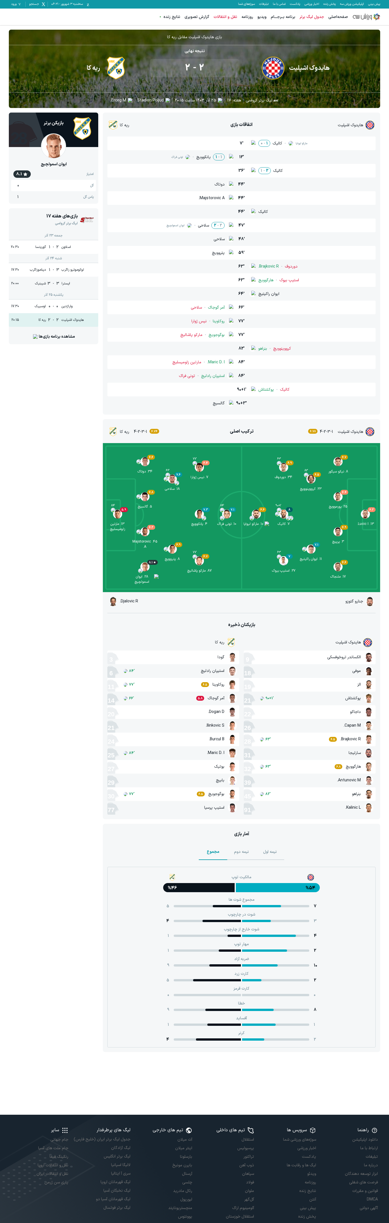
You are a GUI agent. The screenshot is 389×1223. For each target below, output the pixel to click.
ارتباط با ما (369, 1148)
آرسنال (187, 1174)
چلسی (187, 1182)
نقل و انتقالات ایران (52, 1174)
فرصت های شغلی (363, 1182)
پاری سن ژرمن (56, 1182)
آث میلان (184, 1140)
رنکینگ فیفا (59, 1157)
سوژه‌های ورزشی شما (299, 1140)
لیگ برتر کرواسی (259, 100)
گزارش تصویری (197, 17)
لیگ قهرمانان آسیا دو (113, 1199)
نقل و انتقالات (225, 17)
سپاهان (248, 1174)
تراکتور (248, 1157)
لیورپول (186, 1199)
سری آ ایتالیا (120, 1174)
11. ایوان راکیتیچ (311, 559)
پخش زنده (330, 4)
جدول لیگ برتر (312, 17)
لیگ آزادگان (120, 1148)
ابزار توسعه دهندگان (361, 1174)
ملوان (249, 1191)
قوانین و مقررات (365, 1191)
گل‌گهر (249, 1199)
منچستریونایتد (180, 1208)
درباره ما (371, 1165)
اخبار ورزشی (311, 4)
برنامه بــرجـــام (283, 17)
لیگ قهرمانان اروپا (115, 1182)
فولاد (250, 1182)
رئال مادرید (182, 1191)
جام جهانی (59, 1140)
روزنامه (247, 17)
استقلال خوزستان (240, 1217)
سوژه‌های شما (246, 4)
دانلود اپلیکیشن (365, 1140)
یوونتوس (185, 1217)
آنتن (312, 1199)
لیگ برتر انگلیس (117, 1156)
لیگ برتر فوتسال (116, 1208)
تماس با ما (279, 4)
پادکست (295, 4)
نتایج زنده (171, 17)
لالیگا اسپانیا (120, 1165)
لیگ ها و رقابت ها (301, 1165)
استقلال (247, 1140)
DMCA (372, 1199)
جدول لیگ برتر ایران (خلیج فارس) (102, 1139)
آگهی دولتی (369, 1208)
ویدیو (262, 17)
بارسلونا (186, 1157)
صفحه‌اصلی (338, 17)
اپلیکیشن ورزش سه (352, 4)
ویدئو (311, 1174)
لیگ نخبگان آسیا (116, 1191)
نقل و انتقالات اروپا (53, 1165)
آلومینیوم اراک (243, 1208)
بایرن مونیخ (182, 1165)
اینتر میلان (183, 1148)
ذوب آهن (246, 1165)
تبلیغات (264, 4)
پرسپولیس (245, 1148)
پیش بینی (374, 4)
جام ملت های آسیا (53, 1148)
